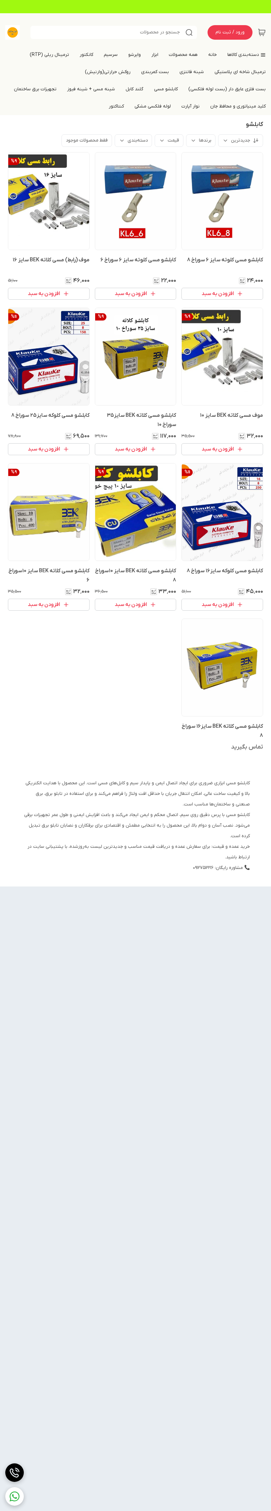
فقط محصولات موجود (87, 140)
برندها (205, 140)
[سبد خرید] (262, 32)
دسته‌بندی (138, 140)
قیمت (173, 140)
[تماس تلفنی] (14, 1472)
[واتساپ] (14, 1496)
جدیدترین (240, 140)
